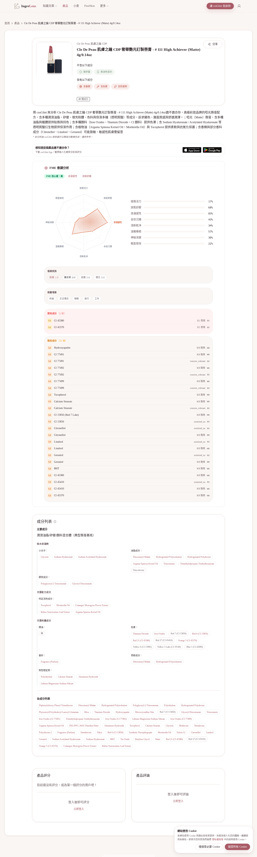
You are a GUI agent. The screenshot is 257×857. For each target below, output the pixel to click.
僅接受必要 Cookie (209, 846)
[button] (54, 60)
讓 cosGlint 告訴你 (220, 6)
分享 (215, 44)
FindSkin (89, 5)
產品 (65, 5)
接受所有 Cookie (237, 846)
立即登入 (79, 809)
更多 (103, 5)
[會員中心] (239, 6)
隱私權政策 (217, 839)
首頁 (7, 23)
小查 (76, 5)
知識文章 (48, 5)
